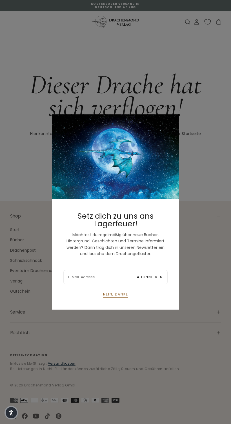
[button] (11, 412)
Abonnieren (150, 277)
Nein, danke (115, 294)
